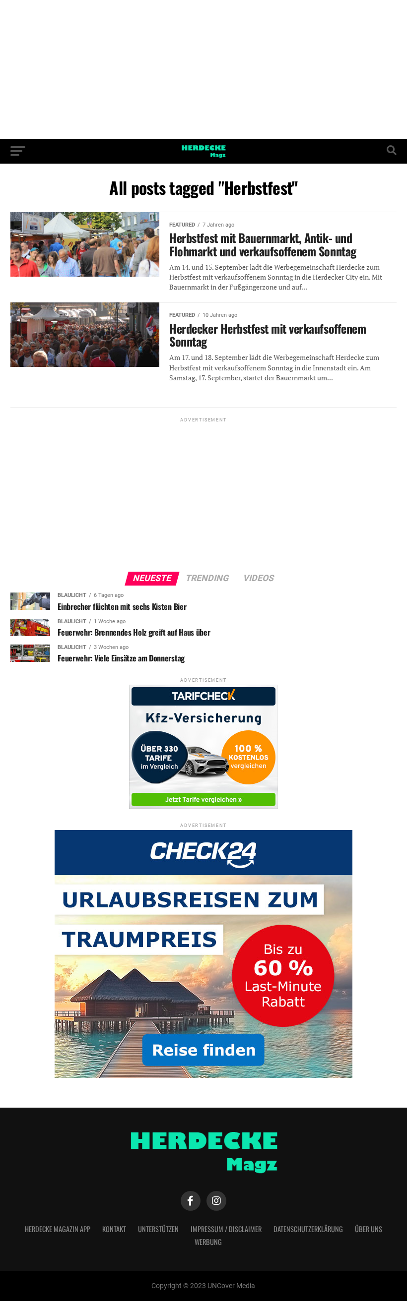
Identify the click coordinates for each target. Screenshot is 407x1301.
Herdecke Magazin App (57, 1229)
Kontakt (114, 1229)
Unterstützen (158, 1229)
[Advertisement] (203, 69)
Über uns (368, 1229)
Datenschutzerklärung (308, 1229)
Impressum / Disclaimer (226, 1229)
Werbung (208, 1242)
